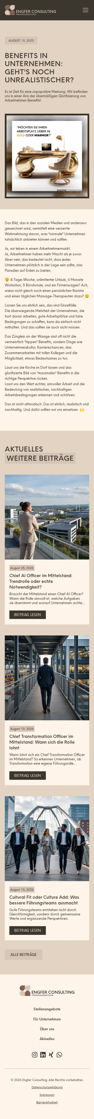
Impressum (47, 1095)
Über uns (47, 1029)
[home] (30, 10)
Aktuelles (47, 1039)
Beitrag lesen (27, 614)
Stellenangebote (47, 1009)
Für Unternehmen (47, 1019)
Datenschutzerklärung (47, 1087)
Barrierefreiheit (47, 1102)
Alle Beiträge (23, 954)
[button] (84, 10)
